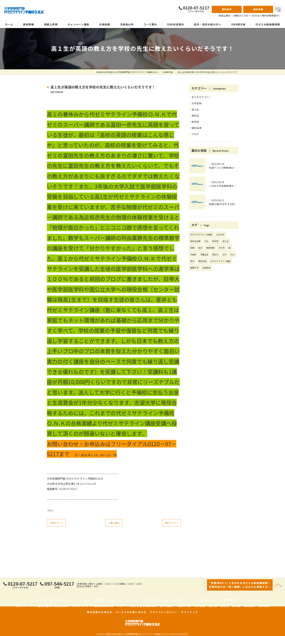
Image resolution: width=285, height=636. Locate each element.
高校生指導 (195, 241)
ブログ (50, 510)
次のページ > (171, 522)
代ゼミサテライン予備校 (201, 234)
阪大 (200, 247)
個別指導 (196, 128)
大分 (206, 241)
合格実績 (206, 267)
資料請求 (227, 9)
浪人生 (195, 109)
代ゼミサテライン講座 (220, 261)
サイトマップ (189, 612)
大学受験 (196, 103)
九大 (232, 254)
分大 (224, 254)
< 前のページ (56, 522)
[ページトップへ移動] (278, 585)
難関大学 (194, 267)
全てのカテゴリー (201, 97)
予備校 (193, 254)
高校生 (195, 115)
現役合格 (202, 261)
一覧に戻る (114, 522)
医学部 (195, 121)
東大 (192, 261)
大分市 (221, 247)
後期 (192, 247)
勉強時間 (210, 247)
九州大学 (220, 234)
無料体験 (258, 9)
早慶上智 (204, 254)
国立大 (215, 254)
